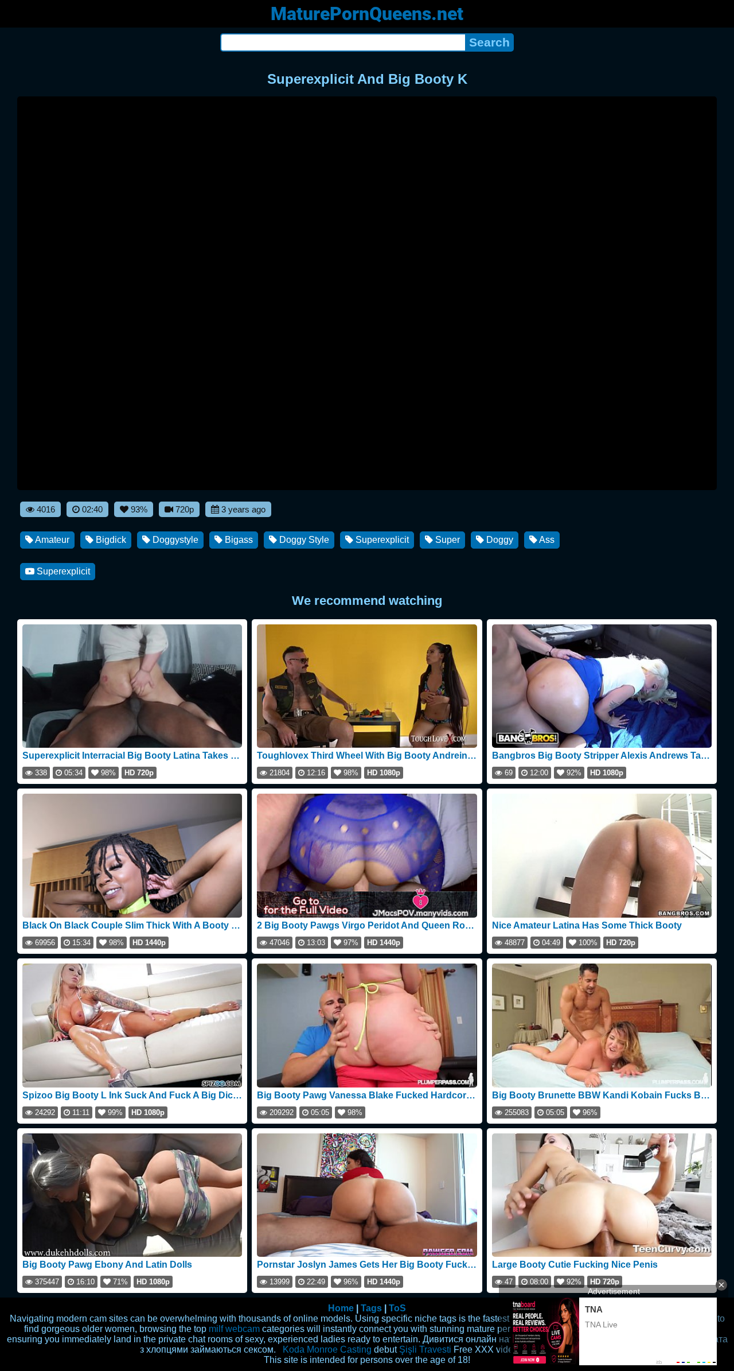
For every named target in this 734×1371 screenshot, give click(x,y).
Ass (546, 540)
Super (446, 540)
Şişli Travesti (425, 1349)
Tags (371, 1308)
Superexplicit (381, 540)
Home (341, 1308)
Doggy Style (303, 540)
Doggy (498, 540)
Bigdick (109, 540)
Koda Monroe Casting (327, 1349)
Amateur (51, 540)
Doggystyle (174, 540)
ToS (397, 1308)
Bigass (237, 540)
